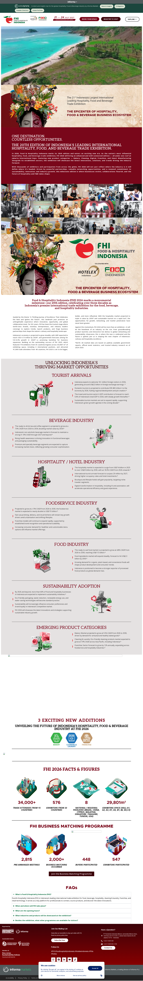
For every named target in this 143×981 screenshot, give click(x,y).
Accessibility (10, 978)
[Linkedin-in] (64, 959)
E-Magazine (120, 6)
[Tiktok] (75, 959)
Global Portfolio (38, 10)
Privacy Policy (22, 978)
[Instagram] (53, 959)
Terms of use (35, 978)
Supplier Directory (22, 10)
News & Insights (106, 6)
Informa (71, 2)
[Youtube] (70, 959)
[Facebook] (59, 959)
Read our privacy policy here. (59, 935)
